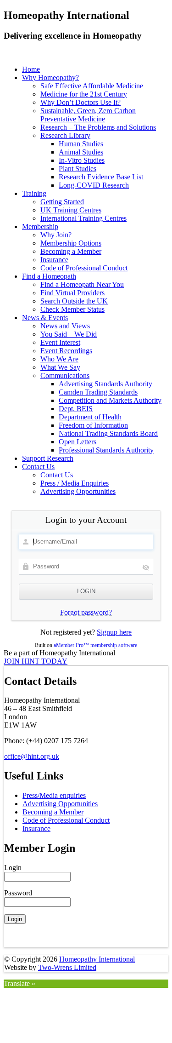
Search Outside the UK (74, 301)
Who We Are (59, 359)
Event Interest (60, 342)
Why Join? (56, 235)
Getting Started (62, 202)
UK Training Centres (70, 210)
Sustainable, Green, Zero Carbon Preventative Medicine (88, 115)
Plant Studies (77, 168)
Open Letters (77, 442)
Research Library (65, 135)
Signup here (114, 632)
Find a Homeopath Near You (82, 284)
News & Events (45, 317)
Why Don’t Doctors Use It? (80, 102)
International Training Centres (83, 218)
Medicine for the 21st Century (83, 94)
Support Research (47, 458)
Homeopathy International (97, 959)
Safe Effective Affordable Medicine (91, 86)
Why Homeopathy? (50, 77)
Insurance (54, 260)
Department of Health (90, 417)
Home (31, 69)
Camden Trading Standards (98, 392)
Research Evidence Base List (101, 177)
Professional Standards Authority (106, 450)
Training (34, 193)
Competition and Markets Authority (110, 400)
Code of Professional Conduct (84, 268)
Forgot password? (86, 612)
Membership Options (70, 243)
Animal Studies (81, 152)
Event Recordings (66, 351)
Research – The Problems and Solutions (98, 127)
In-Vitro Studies (82, 160)
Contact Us (38, 466)
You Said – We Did (68, 334)
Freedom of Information (93, 425)
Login (13, 867)
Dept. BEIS (76, 409)
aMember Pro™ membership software (95, 645)
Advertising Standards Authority (105, 384)
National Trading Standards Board (108, 433)
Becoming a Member (70, 251)
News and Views (65, 326)
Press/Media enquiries (54, 795)
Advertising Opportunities (78, 491)
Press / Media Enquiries (74, 483)
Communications (64, 375)
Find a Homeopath (49, 276)
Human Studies (81, 144)
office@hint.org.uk (31, 756)
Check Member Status (72, 309)
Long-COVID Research (94, 185)
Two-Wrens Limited (67, 967)
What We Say (60, 367)
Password (18, 893)
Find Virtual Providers (72, 293)
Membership (40, 226)
